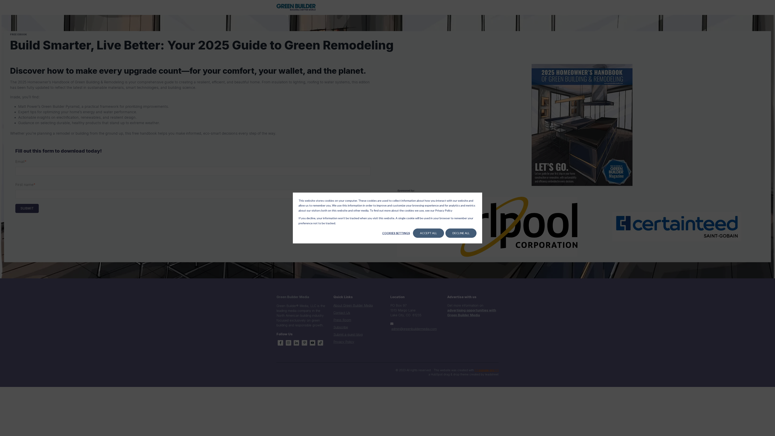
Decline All (461, 233)
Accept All (428, 233)
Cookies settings (396, 233)
